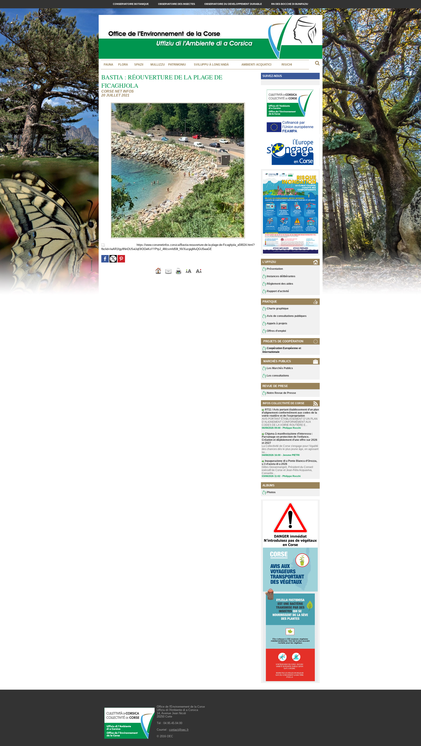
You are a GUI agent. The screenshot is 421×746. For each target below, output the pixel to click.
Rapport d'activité (277, 291)
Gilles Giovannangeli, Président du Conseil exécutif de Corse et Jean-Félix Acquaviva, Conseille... (287, 470)
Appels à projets (276, 323)
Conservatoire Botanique (131, 4)
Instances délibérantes (280, 276)
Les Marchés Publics (279, 368)
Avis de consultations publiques (286, 316)
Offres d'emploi (276, 330)
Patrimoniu (177, 64)
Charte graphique (277, 308)
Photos (271, 492)
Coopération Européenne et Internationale (281, 350)
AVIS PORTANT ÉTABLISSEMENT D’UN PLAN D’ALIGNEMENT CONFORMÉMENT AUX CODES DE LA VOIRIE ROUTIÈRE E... (290, 422)
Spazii (138, 64)
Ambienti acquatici (256, 64)
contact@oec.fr (179, 729)
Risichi (287, 64)
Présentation (274, 268)
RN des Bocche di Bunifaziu (289, 4)
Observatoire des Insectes (177, 4)
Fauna (108, 64)
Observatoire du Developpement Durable (233, 4)
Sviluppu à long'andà (211, 64)
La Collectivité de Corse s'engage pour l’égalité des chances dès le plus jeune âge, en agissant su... (290, 449)
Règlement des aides (279, 283)
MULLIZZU (157, 64)
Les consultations (277, 375)
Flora (123, 64)
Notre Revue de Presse (281, 392)
